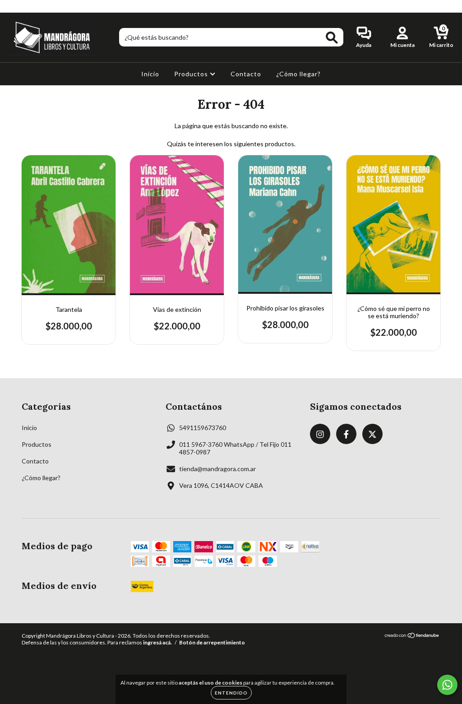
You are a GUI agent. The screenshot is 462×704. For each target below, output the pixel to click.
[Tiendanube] (412, 636)
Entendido (231, 692)
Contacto (246, 74)
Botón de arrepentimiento (212, 642)
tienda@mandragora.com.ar (217, 468)
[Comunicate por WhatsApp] (447, 685)
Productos (192, 74)
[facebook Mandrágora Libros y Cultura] (26, 6)
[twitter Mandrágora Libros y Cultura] (39, 6)
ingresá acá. (157, 642)
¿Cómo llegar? (298, 74)
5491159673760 (202, 427)
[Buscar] (331, 37)
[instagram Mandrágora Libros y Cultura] (13, 6)
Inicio (150, 74)
